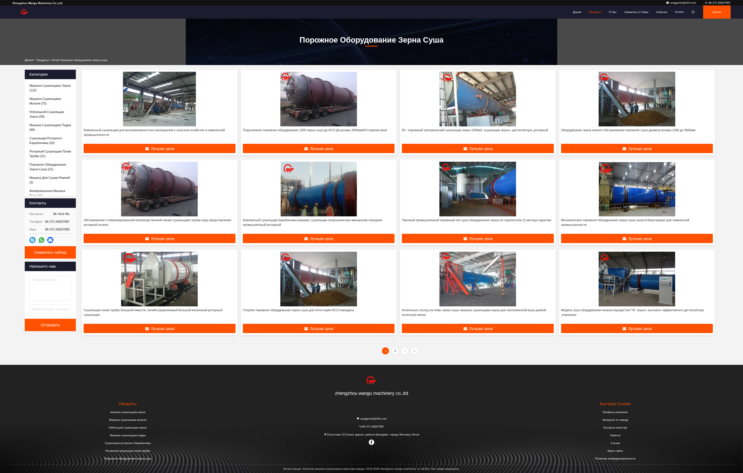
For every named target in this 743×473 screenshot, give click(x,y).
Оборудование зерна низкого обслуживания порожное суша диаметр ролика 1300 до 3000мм (628, 130)
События (661, 12)
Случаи (615, 443)
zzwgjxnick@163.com (683, 2)
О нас (613, 12)
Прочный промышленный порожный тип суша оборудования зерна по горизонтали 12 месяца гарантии (476, 220)
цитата (716, 12)
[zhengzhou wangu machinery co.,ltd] (24, 12)
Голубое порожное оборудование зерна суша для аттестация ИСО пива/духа (298, 310)
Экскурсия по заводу (615, 419)
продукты (42, 60)
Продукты (595, 12)
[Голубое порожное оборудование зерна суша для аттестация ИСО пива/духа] (319, 279)
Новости (615, 435)
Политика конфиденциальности (615, 458)
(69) (50, 127)
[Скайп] (32, 239)
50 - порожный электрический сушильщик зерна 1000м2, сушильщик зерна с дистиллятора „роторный (475, 130)
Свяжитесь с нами (636, 12)
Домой (577, 12)
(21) (50, 154)
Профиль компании (615, 412)
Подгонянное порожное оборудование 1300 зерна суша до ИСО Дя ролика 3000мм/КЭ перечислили (315, 130)
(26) (45, 141)
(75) (45, 101)
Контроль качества (615, 427)
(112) (50, 88)
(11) (47, 193)
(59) (46, 114)
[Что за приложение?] (41, 240)
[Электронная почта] (50, 239)
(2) (49, 180)
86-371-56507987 (719, 2)
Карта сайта (615, 450)
